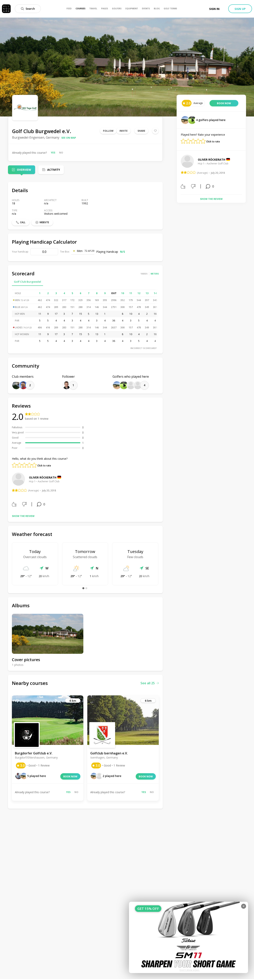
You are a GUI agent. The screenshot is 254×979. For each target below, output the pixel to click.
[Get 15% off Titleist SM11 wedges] (188, 937)
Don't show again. (190, 970)
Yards (144, 273)
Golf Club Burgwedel (27, 281)
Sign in (214, 9)
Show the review (23, 516)
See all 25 (147, 683)
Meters (155, 273)
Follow (108, 131)
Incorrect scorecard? (143, 348)
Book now (70, 776)
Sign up (240, 9)
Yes (53, 152)
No (61, 152)
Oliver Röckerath (42, 477)
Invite (123, 131)
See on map (68, 137)
